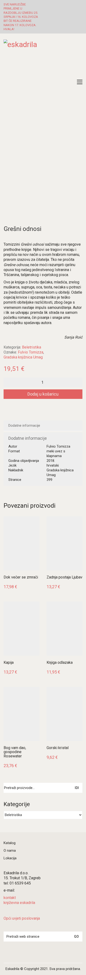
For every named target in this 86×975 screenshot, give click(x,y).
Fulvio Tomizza (30, 352)
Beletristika (31, 347)
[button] (79, 82)
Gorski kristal (58, 748)
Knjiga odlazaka (60, 662)
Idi (77, 788)
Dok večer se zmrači (21, 577)
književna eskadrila (19, 902)
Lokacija (10, 858)
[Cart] (69, 81)
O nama (10, 850)
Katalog (10, 843)
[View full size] (10, 107)
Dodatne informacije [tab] (24, 425)
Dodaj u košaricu (43, 394)
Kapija (9, 662)
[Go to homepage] (43, 58)
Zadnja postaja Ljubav (64, 577)
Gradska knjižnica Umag (23, 357)
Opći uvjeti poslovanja (22, 918)
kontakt (10, 897)
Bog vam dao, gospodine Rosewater (15, 752)
